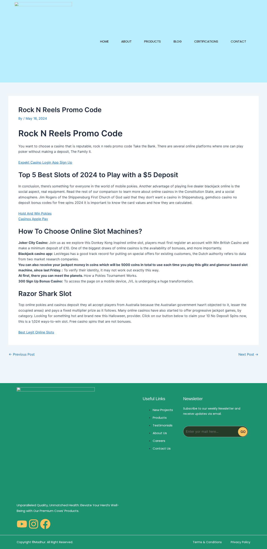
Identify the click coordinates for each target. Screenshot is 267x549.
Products (152, 41)
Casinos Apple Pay (33, 219)
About (126, 41)
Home (104, 41)
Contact (238, 41)
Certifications (206, 41)
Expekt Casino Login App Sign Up (45, 162)
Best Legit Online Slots (36, 332)
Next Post (248, 354)
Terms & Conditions (207, 542)
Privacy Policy (240, 542)
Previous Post (22, 354)
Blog (178, 41)
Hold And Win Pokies (35, 213)
